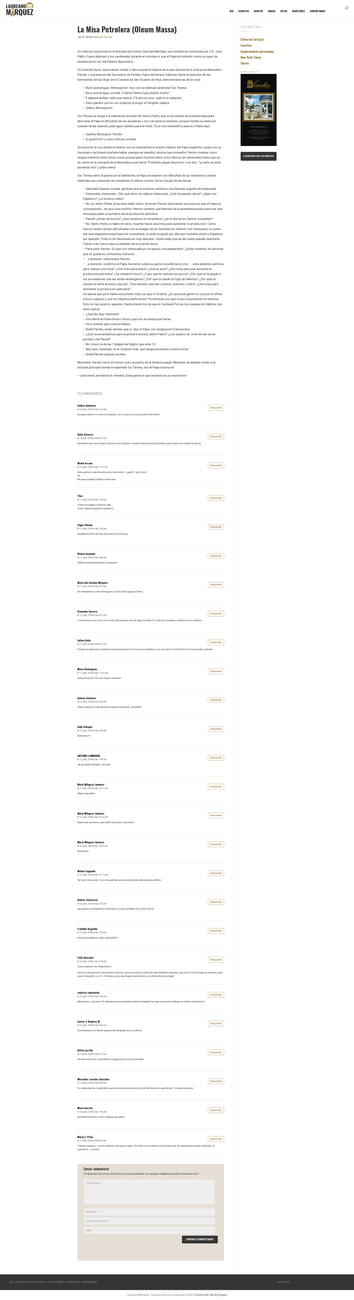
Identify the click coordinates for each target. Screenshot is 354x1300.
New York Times (251, 57)
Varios (245, 63)
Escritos (243, 11)
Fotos (283, 11)
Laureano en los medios (258, 156)
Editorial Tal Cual (102, 37)
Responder (216, 407)
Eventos (258, 11)
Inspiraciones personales (257, 51)
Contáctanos (317, 11)
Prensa (61, 1282)
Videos (271, 11)
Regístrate (298, 11)
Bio (231, 11)
